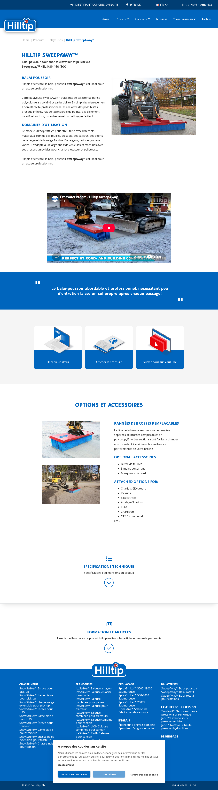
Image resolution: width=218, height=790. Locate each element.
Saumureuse (127, 692)
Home (26, 40)
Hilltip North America (196, 5)
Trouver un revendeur (184, 18)
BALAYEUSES (169, 684)
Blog (193, 785)
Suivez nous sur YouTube (160, 362)
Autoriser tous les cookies (74, 774)
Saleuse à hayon (101, 688)
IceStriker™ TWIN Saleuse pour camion (92, 734)
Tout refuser (109, 774)
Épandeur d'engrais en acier (136, 728)
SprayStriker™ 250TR (132, 702)
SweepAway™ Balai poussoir (179, 688)
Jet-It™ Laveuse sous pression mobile (174, 719)
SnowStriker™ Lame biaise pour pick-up (36, 696)
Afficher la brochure (109, 362)
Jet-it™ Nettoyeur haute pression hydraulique (176, 726)
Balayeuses (55, 40)
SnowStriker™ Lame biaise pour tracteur (36, 731)
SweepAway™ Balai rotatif (177, 692)
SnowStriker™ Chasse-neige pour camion (37, 745)
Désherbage (169, 736)
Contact (206, 18)
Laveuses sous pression (178, 707)
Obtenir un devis (58, 362)
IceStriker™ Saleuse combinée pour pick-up (90, 700)
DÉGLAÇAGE (126, 684)
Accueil (106, 18)
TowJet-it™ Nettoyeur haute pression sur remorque (179, 712)
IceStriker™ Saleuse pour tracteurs (92, 707)
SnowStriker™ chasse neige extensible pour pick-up (36, 703)
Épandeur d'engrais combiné (137, 725)
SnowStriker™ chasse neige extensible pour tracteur (36, 738)
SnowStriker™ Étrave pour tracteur (36, 724)
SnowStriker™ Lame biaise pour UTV (36, 717)
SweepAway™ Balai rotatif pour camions (177, 697)
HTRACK (135, 4)
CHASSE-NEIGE (28, 684)
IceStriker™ (83, 688)
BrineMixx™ (126, 709)
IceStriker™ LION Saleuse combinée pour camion (92, 728)
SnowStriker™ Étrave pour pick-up (36, 690)
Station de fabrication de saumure (133, 710)
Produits (121, 19)
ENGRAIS (124, 720)
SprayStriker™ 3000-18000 (135, 688)
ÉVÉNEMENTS (179, 785)
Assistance (141, 19)
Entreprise (161, 18)
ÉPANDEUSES (84, 684)
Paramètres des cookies (144, 774)
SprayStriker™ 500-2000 (134, 695)
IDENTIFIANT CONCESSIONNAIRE (96, 4)
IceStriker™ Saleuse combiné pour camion (94, 721)
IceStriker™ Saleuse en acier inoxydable (93, 693)
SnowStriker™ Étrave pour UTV (36, 710)
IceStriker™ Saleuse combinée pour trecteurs (92, 714)
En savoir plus (66, 764)
